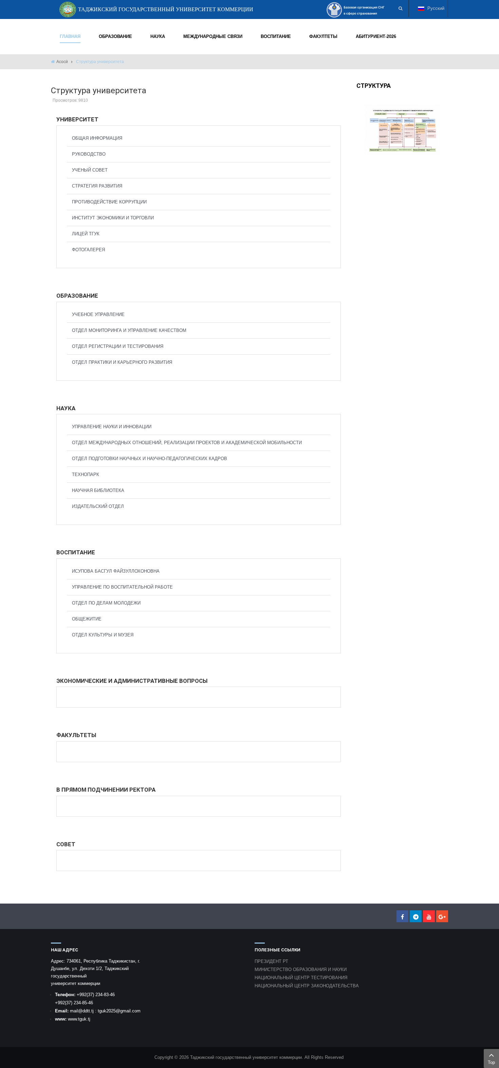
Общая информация (97, 138)
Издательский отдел (98, 506)
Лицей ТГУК (85, 233)
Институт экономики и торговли (113, 217)
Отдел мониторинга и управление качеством (129, 330)
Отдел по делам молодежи (106, 603)
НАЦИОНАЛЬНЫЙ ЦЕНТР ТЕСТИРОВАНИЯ (301, 977)
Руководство (89, 154)
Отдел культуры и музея (102, 634)
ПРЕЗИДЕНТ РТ (271, 961)
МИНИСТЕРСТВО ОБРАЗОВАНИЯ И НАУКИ (301, 969)
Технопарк (85, 474)
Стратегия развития (97, 186)
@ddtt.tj (86, 1010)
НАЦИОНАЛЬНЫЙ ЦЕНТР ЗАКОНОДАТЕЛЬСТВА (307, 985)
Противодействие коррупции (109, 201)
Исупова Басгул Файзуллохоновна (116, 571)
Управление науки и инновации (111, 426)
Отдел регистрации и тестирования (117, 346)
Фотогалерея (88, 249)
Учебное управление (98, 314)
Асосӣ (62, 61)
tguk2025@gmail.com (119, 1010)
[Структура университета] (402, 129)
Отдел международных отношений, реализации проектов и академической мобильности (187, 442)
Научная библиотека (98, 490)
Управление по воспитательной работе (122, 587)
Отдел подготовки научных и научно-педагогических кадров (149, 458)
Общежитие (86, 618)
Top (491, 1062)
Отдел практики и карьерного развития (122, 362)
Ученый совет (90, 170)
